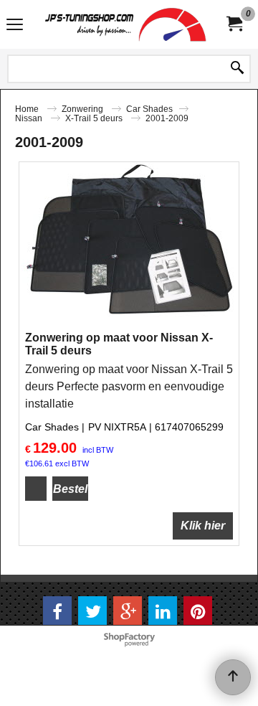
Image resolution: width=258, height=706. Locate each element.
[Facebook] (57, 610)
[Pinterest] (197, 610)
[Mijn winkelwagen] (233, 24)
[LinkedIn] (162, 610)
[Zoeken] (237, 69)
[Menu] (14, 26)
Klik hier (203, 525)
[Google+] (127, 610)
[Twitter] (92, 610)
